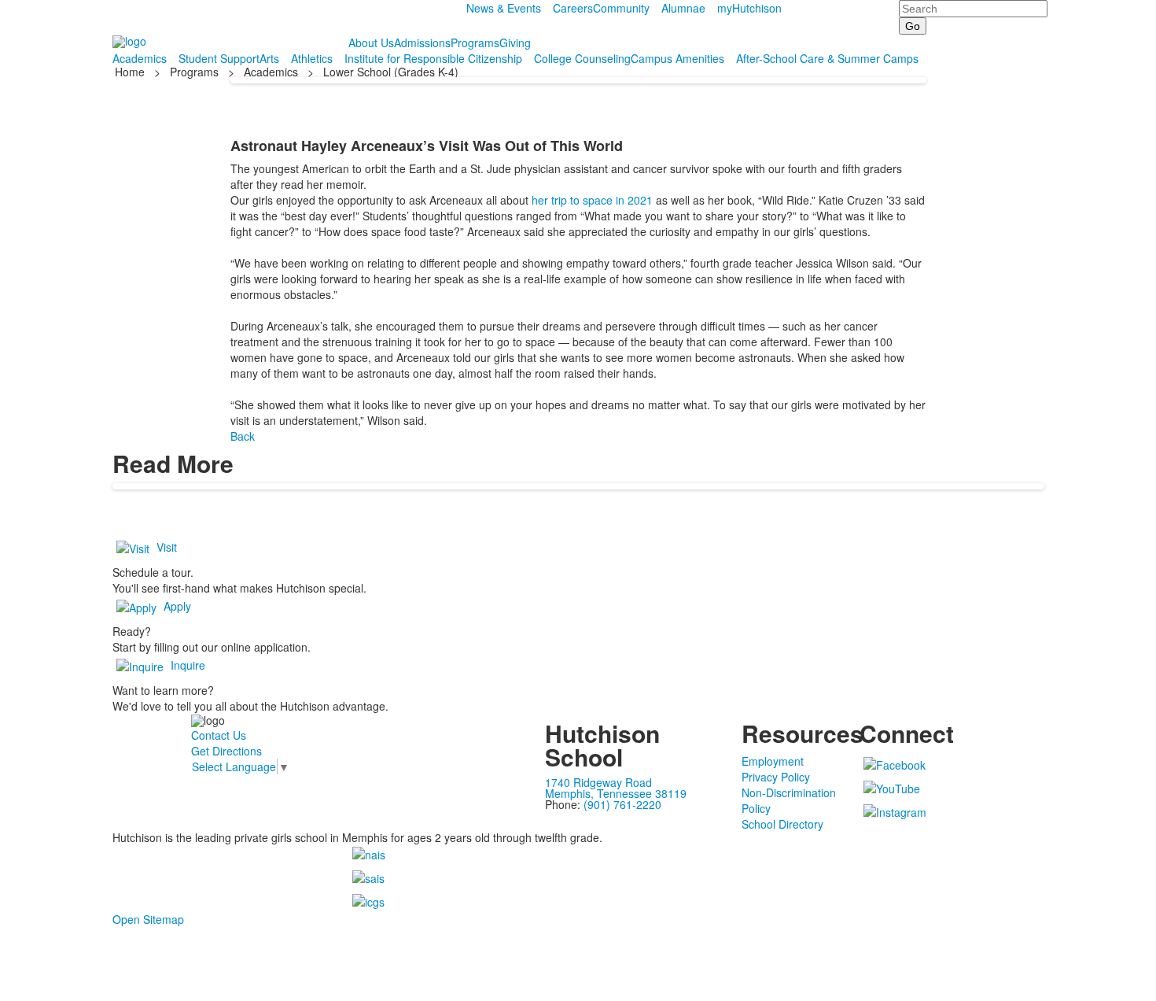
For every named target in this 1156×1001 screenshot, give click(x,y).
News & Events (503, 8)
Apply (177, 606)
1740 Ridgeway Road (598, 782)
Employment (773, 761)
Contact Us (218, 735)
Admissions (422, 42)
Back (242, 436)
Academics (139, 58)
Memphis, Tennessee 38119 (616, 793)
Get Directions (226, 751)
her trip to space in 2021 (592, 200)
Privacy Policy (776, 777)
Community (621, 8)
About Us (371, 42)
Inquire (188, 665)
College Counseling (582, 58)
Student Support (219, 58)
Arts (269, 58)
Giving (515, 42)
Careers (573, 8)
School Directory (782, 824)
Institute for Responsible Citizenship (433, 58)
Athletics (312, 58)
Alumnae (683, 8)
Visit (166, 547)
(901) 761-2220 (622, 804)
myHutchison (749, 8)
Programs (475, 42)
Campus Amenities (677, 58)
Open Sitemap (148, 919)
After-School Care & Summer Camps (827, 58)
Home (131, 71)
